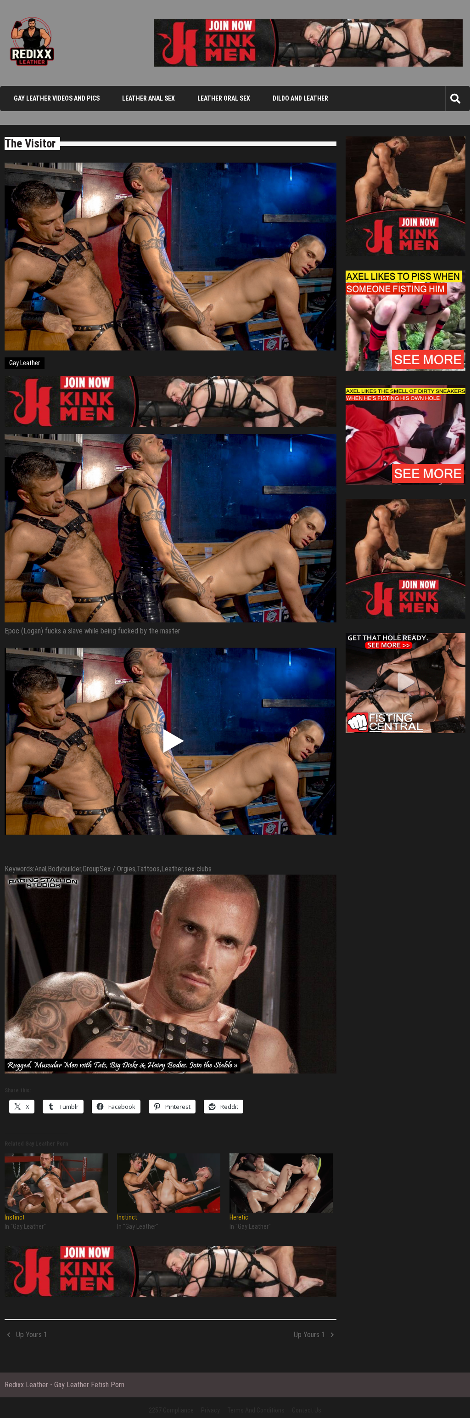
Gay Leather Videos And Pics (57, 98)
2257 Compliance (171, 1410)
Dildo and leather (300, 98)
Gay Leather (24, 363)
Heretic (238, 1217)
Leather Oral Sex (223, 98)
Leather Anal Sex (148, 98)
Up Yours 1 (31, 1334)
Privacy (210, 1410)
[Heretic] (281, 1183)
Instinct (15, 1217)
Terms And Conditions (256, 1410)
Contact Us (306, 1410)
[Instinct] (56, 1183)
